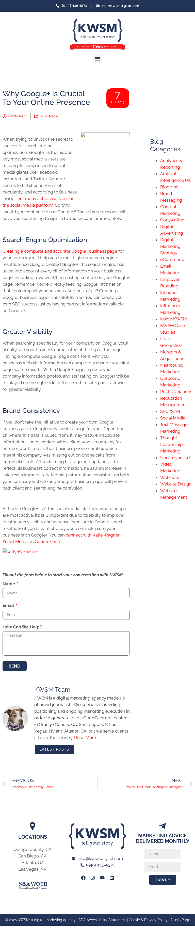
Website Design (176, 483)
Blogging (169, 186)
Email (9, 605)
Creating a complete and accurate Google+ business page (60, 251)
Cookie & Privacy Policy (148, 920)
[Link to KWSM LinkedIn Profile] (112, 877)
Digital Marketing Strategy (170, 246)
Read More (85, 737)
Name (9, 584)
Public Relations (176, 391)
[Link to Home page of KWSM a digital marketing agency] (97, 34)
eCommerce (172, 259)
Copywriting (172, 219)
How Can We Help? (22, 627)
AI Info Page (180, 920)
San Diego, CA (33, 855)
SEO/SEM (170, 411)
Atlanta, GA (33, 862)
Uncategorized (175, 457)
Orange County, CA (32, 849)
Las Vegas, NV (32, 869)
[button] (97, 59)
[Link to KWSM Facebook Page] (83, 877)
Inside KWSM (173, 318)
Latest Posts (54, 749)
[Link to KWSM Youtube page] (102, 877)
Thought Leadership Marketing (171, 444)
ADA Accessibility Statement (102, 920)
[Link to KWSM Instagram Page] (93, 877)
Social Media (49, 116)
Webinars (169, 477)
